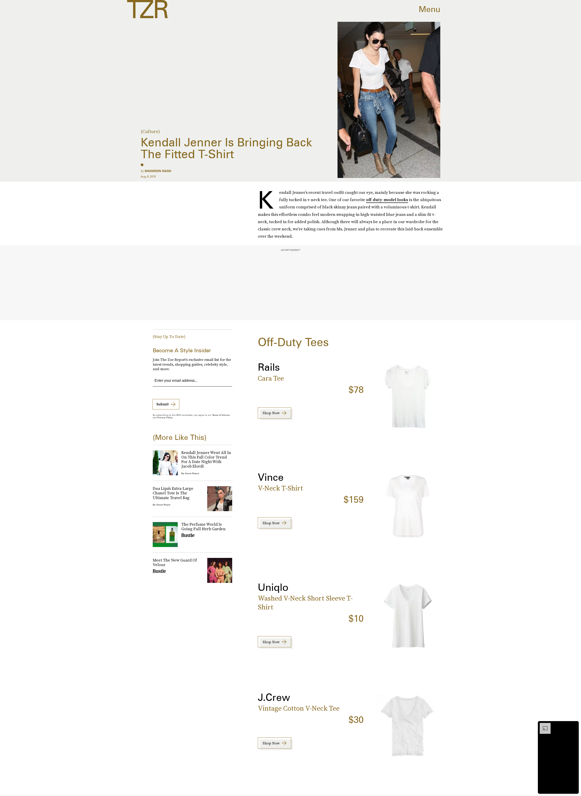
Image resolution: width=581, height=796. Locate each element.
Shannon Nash (158, 171)
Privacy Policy (165, 417)
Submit (162, 404)
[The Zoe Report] (147, 9)
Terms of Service (221, 415)
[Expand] (543, 725)
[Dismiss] (573, 725)
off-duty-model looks (387, 199)
